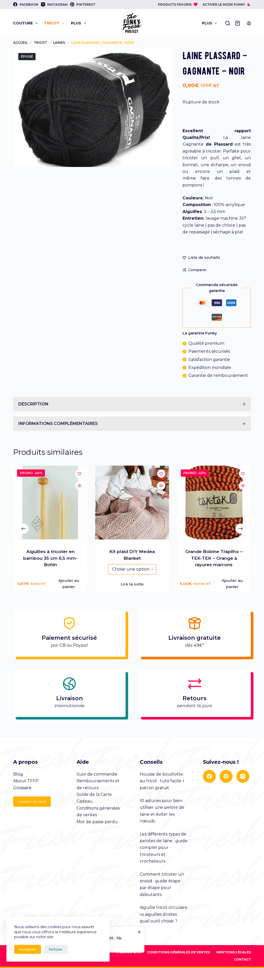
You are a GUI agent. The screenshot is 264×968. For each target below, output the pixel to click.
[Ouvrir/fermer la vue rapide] (79, 445)
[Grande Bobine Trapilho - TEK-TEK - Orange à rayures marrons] (214, 462)
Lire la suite (131, 543)
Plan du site (129, 911)
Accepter (27, 949)
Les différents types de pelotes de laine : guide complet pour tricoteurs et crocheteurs (163, 807)
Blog (18, 733)
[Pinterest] (226, 735)
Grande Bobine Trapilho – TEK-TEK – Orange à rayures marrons (213, 517)
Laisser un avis (32, 760)
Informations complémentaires (58, 382)
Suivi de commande (97, 733)
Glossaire (22, 746)
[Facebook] (209, 735)
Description (33, 363)
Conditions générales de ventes (178, 911)
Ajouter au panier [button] (68, 542)
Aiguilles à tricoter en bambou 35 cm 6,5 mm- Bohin (50, 517)
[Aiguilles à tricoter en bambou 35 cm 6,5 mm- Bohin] (50, 462)
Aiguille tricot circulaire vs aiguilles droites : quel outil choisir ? (163, 873)
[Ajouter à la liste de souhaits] (79, 433)
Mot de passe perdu (97, 780)
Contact (242, 918)
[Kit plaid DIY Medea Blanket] (132, 462)
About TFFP (25, 740)
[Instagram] (242, 735)
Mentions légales (233, 911)
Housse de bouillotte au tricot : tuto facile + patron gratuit (162, 740)
